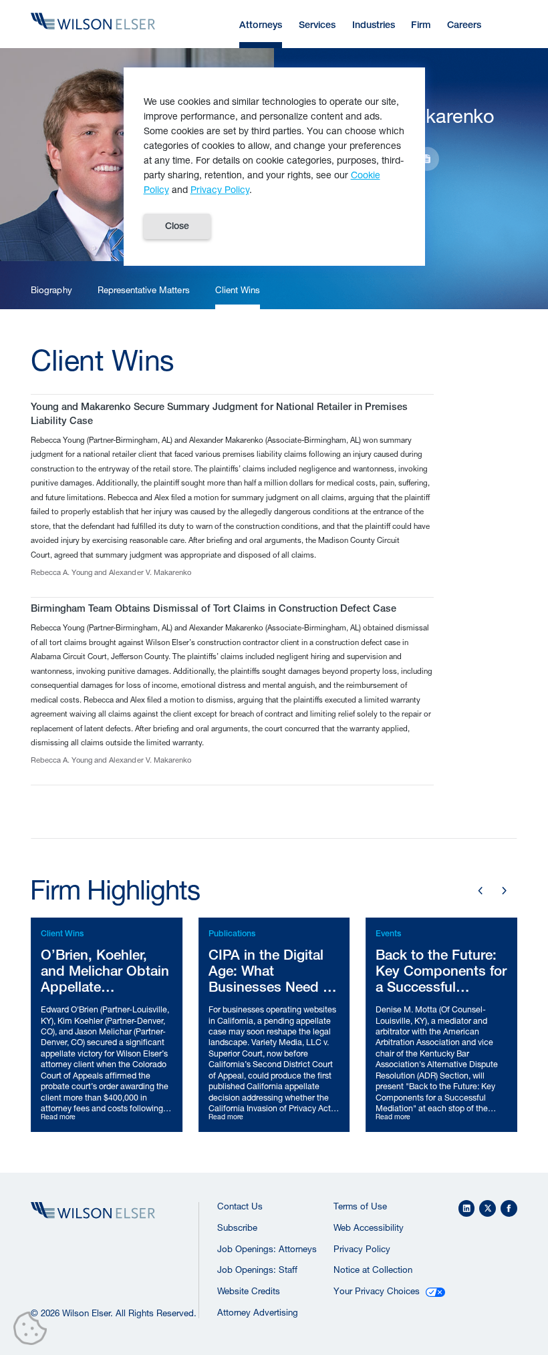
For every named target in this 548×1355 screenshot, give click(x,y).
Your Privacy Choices (376, 1291)
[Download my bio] (427, 159)
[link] (51, 290)
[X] (487, 1208)
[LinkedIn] (466, 1208)
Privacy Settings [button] (33, 1331)
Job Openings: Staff (257, 1269)
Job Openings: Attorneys (267, 1248)
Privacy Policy (361, 1248)
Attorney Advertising (257, 1312)
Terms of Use (360, 1206)
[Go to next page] (505, 891)
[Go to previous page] (480, 891)
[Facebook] (509, 1208)
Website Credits (248, 1291)
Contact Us (240, 1206)
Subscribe (237, 1227)
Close (177, 225)
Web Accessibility (368, 1227)
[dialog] (274, 166)
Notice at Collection (372, 1269)
